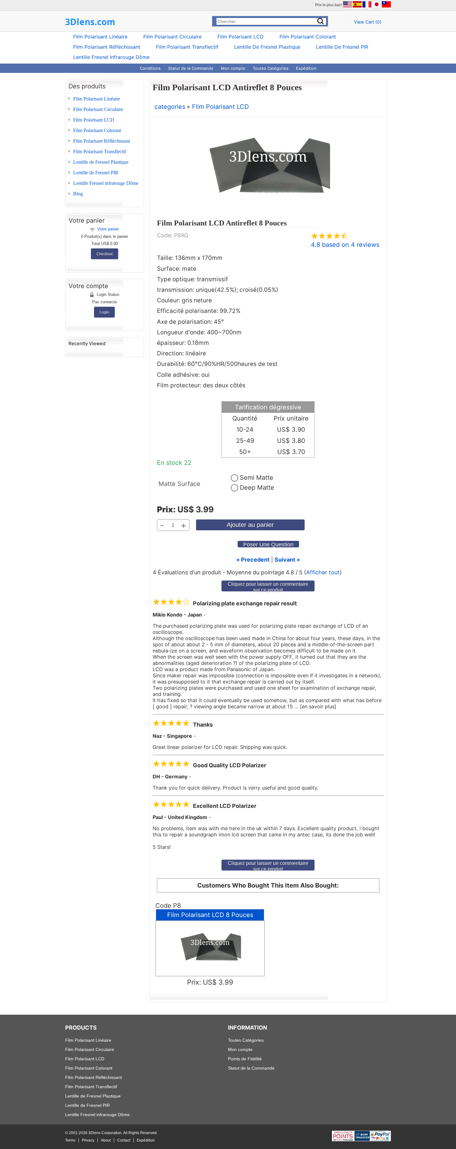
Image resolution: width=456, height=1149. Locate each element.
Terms (70, 1140)
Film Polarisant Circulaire (172, 36)
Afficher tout (323, 572)
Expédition (306, 68)
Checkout (104, 254)
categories (169, 106)
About (106, 1140)
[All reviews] (329, 237)
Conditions (150, 68)
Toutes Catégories (270, 68)
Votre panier (108, 229)
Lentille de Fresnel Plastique (267, 47)
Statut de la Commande (190, 68)
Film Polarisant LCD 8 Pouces (210, 915)
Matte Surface (179, 484)
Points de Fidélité (245, 1058)
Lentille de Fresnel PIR (342, 47)
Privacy (88, 1140)
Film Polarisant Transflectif (187, 47)
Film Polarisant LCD (240, 36)
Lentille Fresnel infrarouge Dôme (111, 57)
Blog (78, 193)
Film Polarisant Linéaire (100, 36)
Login (104, 312)
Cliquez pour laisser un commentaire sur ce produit (268, 586)
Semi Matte (256, 477)
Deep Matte (257, 487)
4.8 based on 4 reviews (345, 244)
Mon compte (233, 68)
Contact (123, 1140)
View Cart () (367, 21)
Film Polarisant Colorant (307, 36)
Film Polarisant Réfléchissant (106, 47)
